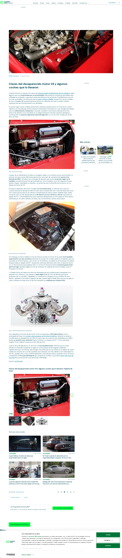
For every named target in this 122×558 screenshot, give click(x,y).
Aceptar (108, 534)
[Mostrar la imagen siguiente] (72, 395)
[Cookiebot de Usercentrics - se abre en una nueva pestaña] (10, 555)
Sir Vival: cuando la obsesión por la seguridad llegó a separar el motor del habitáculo (58, 437)
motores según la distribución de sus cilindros (54, 93)
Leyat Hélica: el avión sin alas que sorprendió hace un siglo (24, 437)
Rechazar (108, 545)
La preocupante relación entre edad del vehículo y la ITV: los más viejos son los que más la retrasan (24, 463)
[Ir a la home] (6, 2)
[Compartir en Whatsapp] (73, 492)
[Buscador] (119, 2)
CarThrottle (18, 361)
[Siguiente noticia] (110, 155)
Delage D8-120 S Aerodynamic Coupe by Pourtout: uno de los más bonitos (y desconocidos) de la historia (58, 464)
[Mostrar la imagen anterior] (11, 395)
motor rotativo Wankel (45, 99)
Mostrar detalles (26, 554)
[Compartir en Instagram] (61, 492)
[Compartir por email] (58, 492)
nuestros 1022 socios (35, 536)
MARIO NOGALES (14, 76)
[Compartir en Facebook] (67, 492)
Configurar (107, 540)
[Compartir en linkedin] (70, 492)
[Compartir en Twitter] (64, 492)
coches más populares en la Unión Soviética (41, 336)
